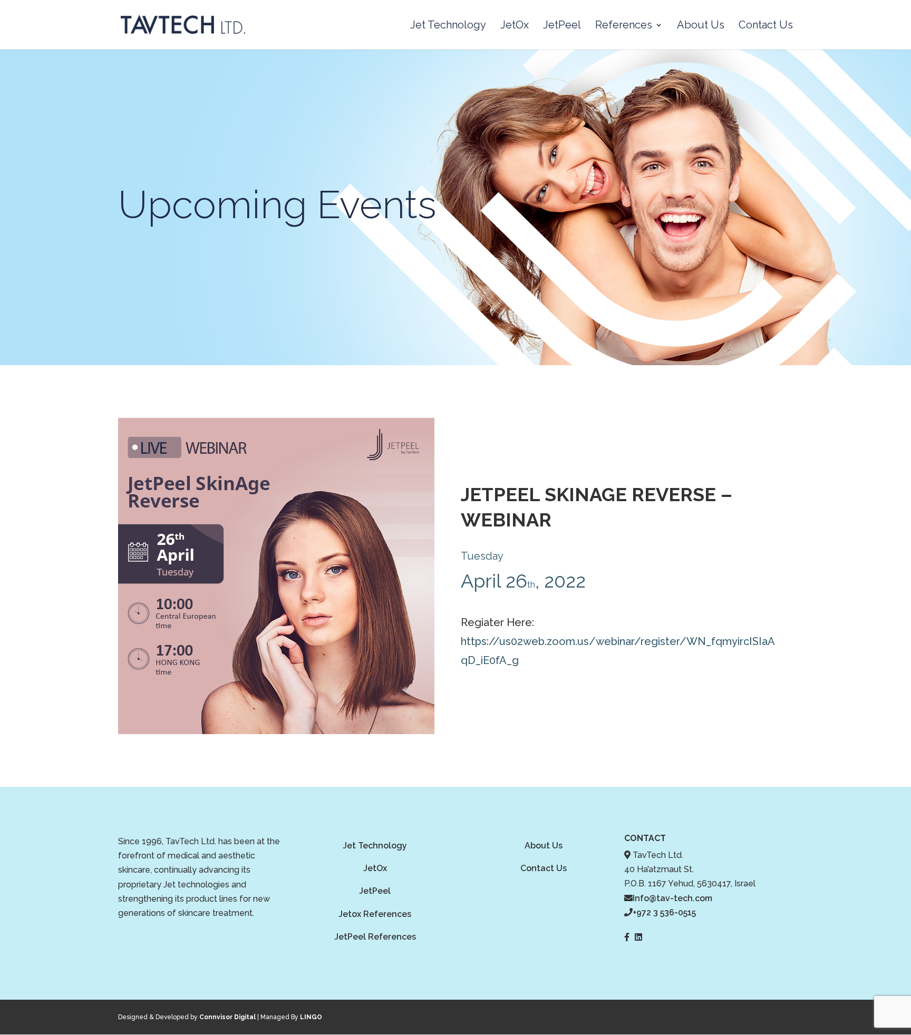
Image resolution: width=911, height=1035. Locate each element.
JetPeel (562, 26)
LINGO (311, 1017)
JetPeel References (375, 937)
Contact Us (766, 26)
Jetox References (374, 914)
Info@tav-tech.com (672, 898)
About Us (700, 26)
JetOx (514, 26)
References (623, 26)
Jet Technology (448, 26)
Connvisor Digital (227, 1017)
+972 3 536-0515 (664, 912)
